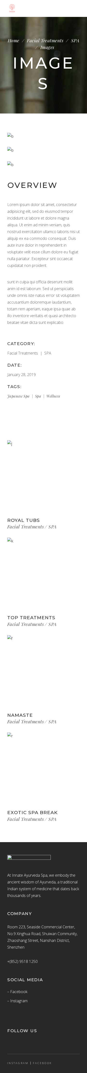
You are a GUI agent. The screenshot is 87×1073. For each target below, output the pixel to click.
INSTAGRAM (18, 1063)
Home (13, 40)
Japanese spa (18, 396)
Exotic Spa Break (32, 812)
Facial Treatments (45, 40)
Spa (38, 396)
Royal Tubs (23, 520)
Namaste (20, 715)
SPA (75, 40)
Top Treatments (31, 617)
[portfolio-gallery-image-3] (43, 164)
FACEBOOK (42, 1063)
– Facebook (17, 991)
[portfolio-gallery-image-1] (43, 136)
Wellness (53, 396)
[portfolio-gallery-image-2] (43, 150)
